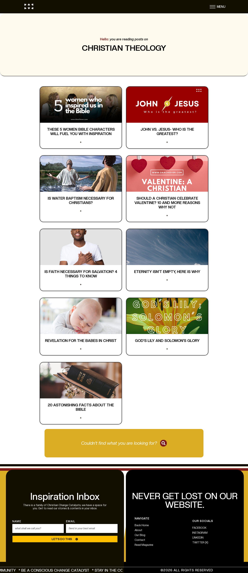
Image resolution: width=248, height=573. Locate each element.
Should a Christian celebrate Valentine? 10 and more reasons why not (167, 202)
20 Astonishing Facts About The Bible (81, 407)
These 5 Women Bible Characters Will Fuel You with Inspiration (81, 131)
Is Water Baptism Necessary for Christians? (81, 200)
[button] (212, 7)
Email (70, 521)
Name (16, 521)
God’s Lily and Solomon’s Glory (167, 340)
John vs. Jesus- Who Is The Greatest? (167, 131)
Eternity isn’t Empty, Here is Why (167, 271)
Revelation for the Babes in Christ (81, 340)
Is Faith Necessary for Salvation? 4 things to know (81, 273)
